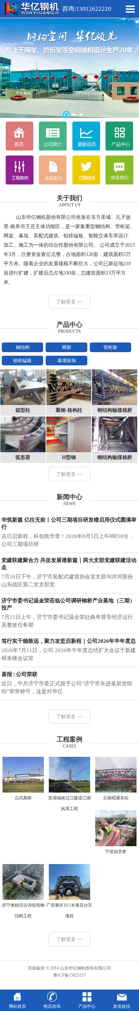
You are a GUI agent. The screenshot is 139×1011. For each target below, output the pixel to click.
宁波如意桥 (116, 851)
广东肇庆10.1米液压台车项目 (69, 910)
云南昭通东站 (116, 797)
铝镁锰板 (22, 360)
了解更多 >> (69, 302)
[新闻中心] (86, 149)
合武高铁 (23, 797)
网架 (66, 347)
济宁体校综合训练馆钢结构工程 (23, 910)
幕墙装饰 (66, 360)
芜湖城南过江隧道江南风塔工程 (69, 803)
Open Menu (130, 9)
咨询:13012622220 (86, 8)
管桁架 (110, 347)
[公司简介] (53, 149)
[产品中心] (119, 149)
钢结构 (23, 347)
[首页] (20, 149)
